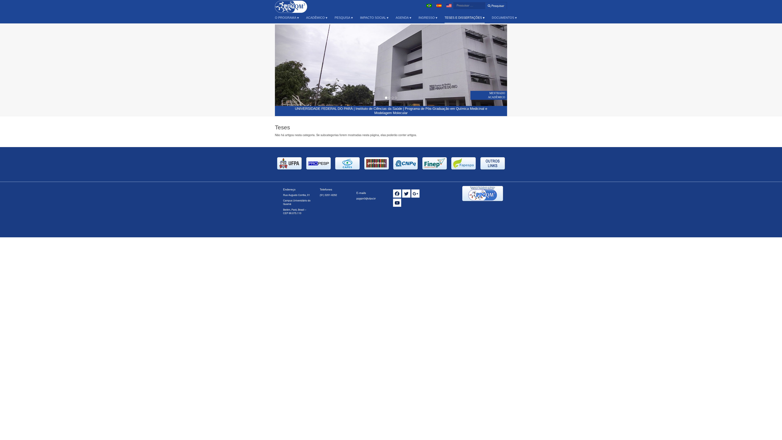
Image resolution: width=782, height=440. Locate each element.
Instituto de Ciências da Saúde (379, 109)
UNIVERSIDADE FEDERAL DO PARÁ (324, 109)
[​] (397, 193)
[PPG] (291, 5)
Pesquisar (497, 6)
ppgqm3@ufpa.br (366, 198)
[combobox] (466, 5)
